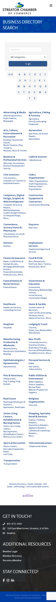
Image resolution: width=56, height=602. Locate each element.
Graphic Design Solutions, (14, 213)
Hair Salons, (34, 367)
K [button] (39, 80)
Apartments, (8, 407)
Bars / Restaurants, (37, 261)
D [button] (35, 74)
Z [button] (34, 98)
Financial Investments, (13, 272)
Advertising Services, (12, 116)
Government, (34, 287)
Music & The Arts (19, 151)
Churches (33, 405)
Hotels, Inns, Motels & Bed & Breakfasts (40, 331)
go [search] (29, 63)
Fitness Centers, (10, 446)
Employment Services (36, 244)
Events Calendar (35, 484)
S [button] (18, 92)
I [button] (30, 80)
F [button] (45, 74)
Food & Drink (36, 258)
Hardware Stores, (36, 315)
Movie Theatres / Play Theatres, (13, 146)
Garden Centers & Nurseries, (36, 308)
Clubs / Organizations (36, 176)
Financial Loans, (10, 275)
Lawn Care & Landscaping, (40, 313)
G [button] (20, 80)
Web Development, (11, 210)
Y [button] (29, 98)
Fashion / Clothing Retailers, (37, 421)
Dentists (8, 242)
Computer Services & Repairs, (12, 206)
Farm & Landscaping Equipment (37, 122)
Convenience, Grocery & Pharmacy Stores (13, 235)
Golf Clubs (8, 454)
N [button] (24, 86)
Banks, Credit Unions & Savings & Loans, (13, 262)
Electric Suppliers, (36, 384)
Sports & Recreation (14, 443)
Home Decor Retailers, (39, 425)
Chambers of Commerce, (14, 181)
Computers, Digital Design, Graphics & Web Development (13, 198)
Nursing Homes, (10, 431)
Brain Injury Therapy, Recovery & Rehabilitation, (40, 349)
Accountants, (19, 163)
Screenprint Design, (12, 215)
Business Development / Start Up (14, 167)
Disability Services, (37, 353)
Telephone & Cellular (38, 446)
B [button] (24, 74)
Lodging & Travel (38, 324)
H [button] (25, 80)
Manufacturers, (10, 349)
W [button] (40, 92)
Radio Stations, (10, 118)
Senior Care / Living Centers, (11, 427)
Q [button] (40, 86)
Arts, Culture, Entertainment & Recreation (12, 133)
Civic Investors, (10, 178)
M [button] (19, 86)
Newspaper (8, 121)
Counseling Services (12, 310)
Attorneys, (8, 163)
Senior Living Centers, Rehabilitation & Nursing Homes (12, 418)
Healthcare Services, (12, 307)
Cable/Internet (35, 160)
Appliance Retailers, (37, 428)
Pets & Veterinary (13, 375)
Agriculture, (34, 119)
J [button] (34, 80)
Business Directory (17, 484)
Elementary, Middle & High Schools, (40, 291)
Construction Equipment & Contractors (36, 198)
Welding (7, 354)
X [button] (45, 92)
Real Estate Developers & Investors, (14, 403)
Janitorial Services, (37, 318)
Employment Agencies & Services (39, 250)
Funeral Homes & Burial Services (12, 282)
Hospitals (8, 324)
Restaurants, (34, 267)
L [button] (44, 80)
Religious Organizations (36, 400)
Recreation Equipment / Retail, (13, 450)
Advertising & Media (14, 112)
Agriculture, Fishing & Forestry (39, 114)
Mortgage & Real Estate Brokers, (13, 268)
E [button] (40, 74)
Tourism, (33, 327)
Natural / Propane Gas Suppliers (38, 391)
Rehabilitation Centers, (13, 434)
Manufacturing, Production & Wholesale (12, 342)
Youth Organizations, (38, 184)
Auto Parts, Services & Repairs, (38, 135)
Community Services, (38, 342)
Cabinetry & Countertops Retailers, (39, 432)
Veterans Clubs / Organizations (36, 187)
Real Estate (9, 398)
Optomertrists (9, 367)
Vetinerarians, (9, 379)
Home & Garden (37, 304)
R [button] (45, 86)
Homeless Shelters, (37, 345)
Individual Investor (11, 183)
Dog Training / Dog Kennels (11, 382)
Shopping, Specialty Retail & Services (39, 415)
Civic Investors (11, 174)
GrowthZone (35, 598)
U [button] (29, 92)
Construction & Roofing (39, 205)
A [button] (19, 74)
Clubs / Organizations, (38, 181)
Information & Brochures (38, 487)
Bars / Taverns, (44, 264)
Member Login (10, 551)
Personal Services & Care (39, 362)
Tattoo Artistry (35, 369)
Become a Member (12, 560)
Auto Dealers (34, 139)
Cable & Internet (38, 156)
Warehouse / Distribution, (14, 351)
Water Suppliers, (36, 382)
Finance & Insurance (14, 258)
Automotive (35, 130)
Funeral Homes (10, 287)
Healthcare (9, 304)
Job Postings (19, 487)
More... (6, 218)
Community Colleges (38, 298)
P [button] (35, 86)
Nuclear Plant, (35, 387)
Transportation (11, 460)
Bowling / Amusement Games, (13, 141)
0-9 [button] (11, 74)
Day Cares (33, 228)
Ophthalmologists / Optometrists (14, 362)
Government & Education (37, 282)
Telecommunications (40, 443)
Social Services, (35, 295)
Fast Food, (33, 264)
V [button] (34, 92)
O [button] (30, 86)
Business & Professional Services (15, 158)
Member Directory (12, 556)
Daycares (34, 224)
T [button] (24, 92)
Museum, (7, 151)
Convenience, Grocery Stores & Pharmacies (12, 227)
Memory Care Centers (13, 437)
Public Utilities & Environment (38, 377)
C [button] (30, 74)
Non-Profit (35, 339)
